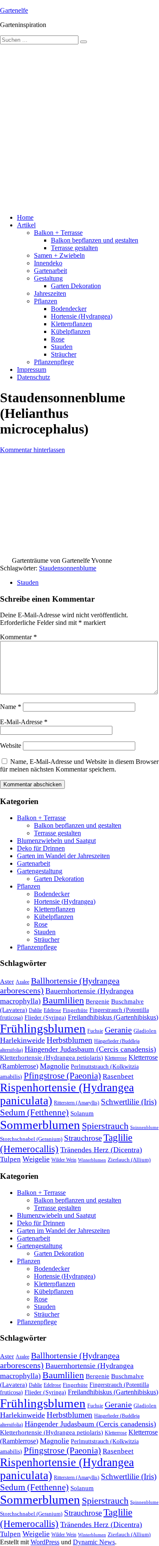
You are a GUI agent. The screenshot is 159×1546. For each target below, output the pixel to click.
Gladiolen (145, 1031)
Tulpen (10, 1159)
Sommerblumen (40, 1125)
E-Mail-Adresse (23, 721)
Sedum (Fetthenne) (34, 1112)
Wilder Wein (63, 1160)
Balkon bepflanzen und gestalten (94, 240)
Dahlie (35, 1010)
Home (25, 217)
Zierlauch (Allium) (129, 1160)
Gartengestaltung (39, 871)
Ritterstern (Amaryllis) (76, 1102)
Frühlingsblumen (43, 1028)
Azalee (22, 981)
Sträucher (63, 354)
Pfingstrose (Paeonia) (62, 1076)
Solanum (82, 1113)
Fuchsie (95, 1031)
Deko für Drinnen (41, 848)
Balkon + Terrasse (58, 232)
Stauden (62, 346)
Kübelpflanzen (70, 331)
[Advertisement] (79, 128)
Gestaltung (48, 278)
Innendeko (48, 263)
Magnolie (54, 1066)
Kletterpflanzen (71, 323)
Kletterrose (116, 1058)
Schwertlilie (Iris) (128, 1101)
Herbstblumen (69, 1040)
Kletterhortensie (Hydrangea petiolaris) (51, 1057)
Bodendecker (68, 308)
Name (10, 706)
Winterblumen (92, 1160)
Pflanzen (45, 301)
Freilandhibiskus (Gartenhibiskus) (113, 1017)
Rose (57, 339)
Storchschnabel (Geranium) (31, 1139)
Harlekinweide (22, 1040)
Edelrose (52, 1010)
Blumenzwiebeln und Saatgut (56, 840)
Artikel (26, 225)
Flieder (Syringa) (45, 1017)
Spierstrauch (105, 1126)
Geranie (118, 1029)
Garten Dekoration (76, 285)
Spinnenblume (144, 1127)
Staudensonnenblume (67, 568)
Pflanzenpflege (54, 361)
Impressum (31, 369)
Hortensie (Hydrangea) (81, 316)
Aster (7, 981)
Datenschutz (33, 377)
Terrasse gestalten (74, 247)
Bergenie (97, 1001)
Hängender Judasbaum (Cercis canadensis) (90, 1049)
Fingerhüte (75, 1010)
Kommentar (18, 637)
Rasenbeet (118, 1076)
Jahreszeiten (50, 293)
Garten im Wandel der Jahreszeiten (63, 855)
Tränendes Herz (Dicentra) (101, 1149)
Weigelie (36, 1159)
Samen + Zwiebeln (59, 255)
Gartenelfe (14, 10)
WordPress (45, 1542)
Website (10, 745)
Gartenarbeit (50, 270)
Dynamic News (94, 1542)
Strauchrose (83, 1138)
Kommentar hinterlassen (32, 449)
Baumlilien (63, 1000)
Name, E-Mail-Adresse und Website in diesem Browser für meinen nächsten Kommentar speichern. (79, 765)
